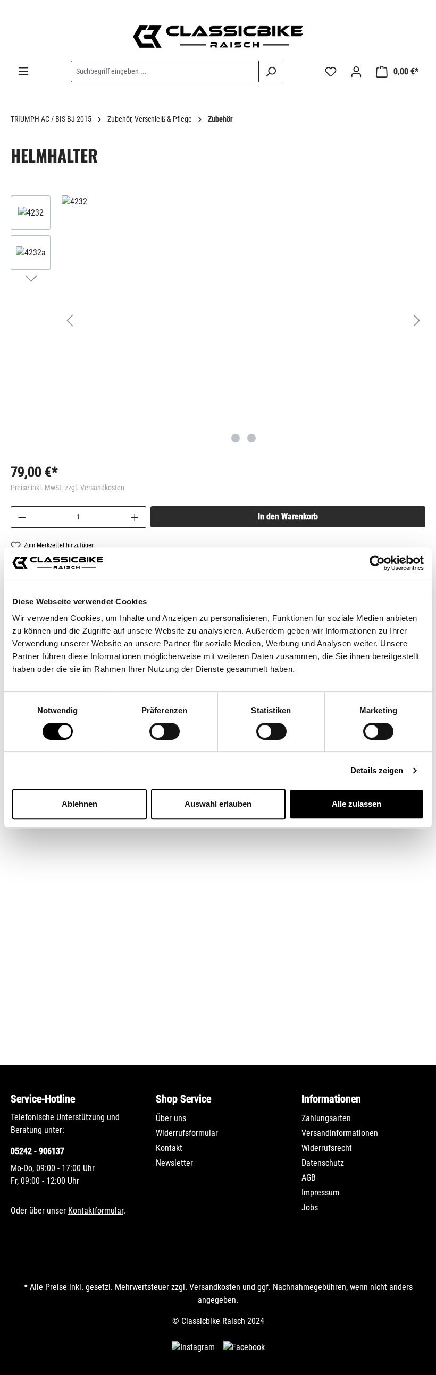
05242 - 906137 (37, 1151)
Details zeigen (376, 770)
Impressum (320, 1193)
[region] (218, 320)
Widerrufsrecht (326, 1148)
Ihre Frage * (36, 843)
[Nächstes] (417, 320)
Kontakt (169, 1148)
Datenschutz (322, 1163)
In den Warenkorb (288, 516)
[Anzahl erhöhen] (135, 517)
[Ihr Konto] (356, 71)
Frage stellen (61, 1011)
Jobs (309, 1207)
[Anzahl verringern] (22, 517)
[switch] (164, 731)
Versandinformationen (339, 1133)
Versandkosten (214, 1287)
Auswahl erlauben (218, 803)
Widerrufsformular (187, 1133)
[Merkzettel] (330, 71)
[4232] (243, 201)
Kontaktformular (95, 1211)
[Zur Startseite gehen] (218, 36)
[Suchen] (270, 71)
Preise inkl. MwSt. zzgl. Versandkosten (67, 487)
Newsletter (174, 1163)
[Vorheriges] (70, 320)
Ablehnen (79, 803)
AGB (308, 1178)
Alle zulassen (356, 803)
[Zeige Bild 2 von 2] (251, 438)
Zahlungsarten (326, 1118)
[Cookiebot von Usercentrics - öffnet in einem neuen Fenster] (377, 563)
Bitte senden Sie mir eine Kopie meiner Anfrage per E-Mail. (130, 962)
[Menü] (23, 71)
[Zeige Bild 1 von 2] (235, 438)
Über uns (171, 1118)
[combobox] (165, 71)
